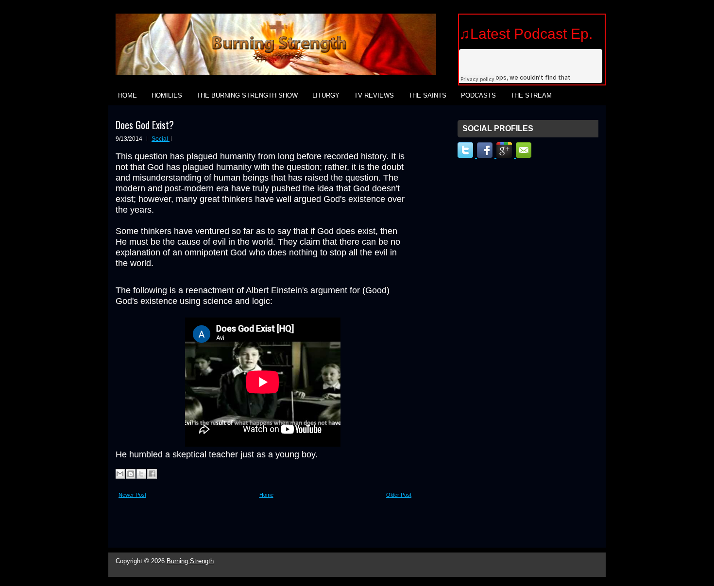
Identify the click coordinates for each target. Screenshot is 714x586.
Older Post (398, 495)
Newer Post (132, 495)
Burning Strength (190, 561)
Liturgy (326, 95)
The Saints (427, 95)
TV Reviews (374, 95)
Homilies (167, 95)
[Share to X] (141, 474)
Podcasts (478, 95)
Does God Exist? (145, 125)
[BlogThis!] (131, 474)
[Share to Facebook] (152, 474)
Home (127, 95)
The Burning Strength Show (247, 95)
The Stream (531, 95)
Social (161, 138)
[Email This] (120, 474)
